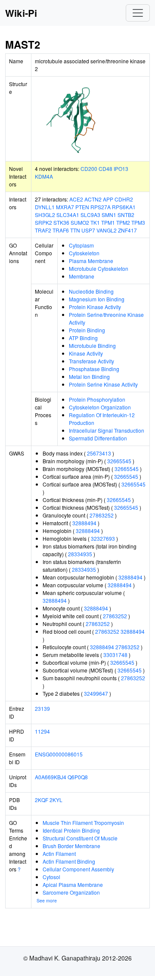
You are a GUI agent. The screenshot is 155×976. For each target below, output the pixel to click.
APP (108, 199)
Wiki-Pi (21, 13)
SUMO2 (80, 222)
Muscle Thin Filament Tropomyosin (83, 822)
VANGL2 (106, 230)
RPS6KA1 (124, 207)
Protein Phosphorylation (97, 399)
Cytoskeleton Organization (100, 407)
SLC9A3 (90, 214)
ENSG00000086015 (59, 754)
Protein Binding (87, 330)
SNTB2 (126, 214)
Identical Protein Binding (71, 830)
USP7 (88, 230)
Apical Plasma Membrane (73, 884)
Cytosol (51, 876)
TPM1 (108, 222)
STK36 (61, 222)
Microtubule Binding (92, 345)
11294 (42, 731)
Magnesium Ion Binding (96, 299)
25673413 (99, 453)
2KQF (41, 799)
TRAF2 (43, 230)
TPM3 (138, 222)
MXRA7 (65, 207)
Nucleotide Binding (91, 291)
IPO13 (121, 168)
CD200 (89, 168)
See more (47, 900)
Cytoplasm (81, 245)
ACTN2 (93, 199)
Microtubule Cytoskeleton (98, 268)
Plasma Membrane (91, 260)
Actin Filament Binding (69, 861)
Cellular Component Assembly (78, 869)
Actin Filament (59, 853)
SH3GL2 (45, 214)
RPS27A (100, 207)
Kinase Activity (86, 353)
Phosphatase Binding (94, 368)
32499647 (96, 693)
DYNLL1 (45, 207)
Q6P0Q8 (78, 777)
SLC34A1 (67, 214)
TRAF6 (61, 230)
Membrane (81, 276)
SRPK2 (43, 222)
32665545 (119, 461)
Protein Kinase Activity (95, 306)
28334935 (80, 554)
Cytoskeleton (84, 253)
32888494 (84, 523)
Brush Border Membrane (71, 845)
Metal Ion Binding (89, 376)
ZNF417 (127, 230)
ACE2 (76, 199)
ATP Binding (83, 337)
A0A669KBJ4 (50, 777)
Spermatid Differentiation (98, 438)
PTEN (82, 207)
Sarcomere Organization (71, 892)
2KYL (56, 799)
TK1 (95, 222)
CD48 (105, 168)
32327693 (103, 538)
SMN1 (109, 214)
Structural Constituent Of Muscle (80, 838)
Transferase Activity (91, 361)
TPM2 (123, 222)
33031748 (115, 654)
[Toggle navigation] (138, 13)
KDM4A (44, 176)
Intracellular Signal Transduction (106, 430)
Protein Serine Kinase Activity (103, 384)
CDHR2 (124, 199)
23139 (42, 708)
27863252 (102, 515)
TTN (75, 230)
